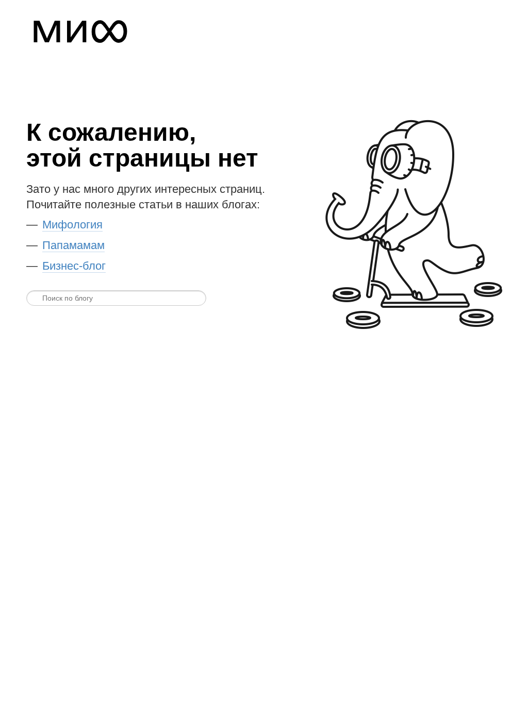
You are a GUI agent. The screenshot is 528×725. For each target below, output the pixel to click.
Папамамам (73, 245)
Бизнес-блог (74, 265)
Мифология (72, 224)
